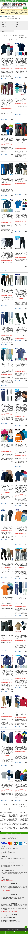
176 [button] (16, 39)
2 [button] (11, 39)
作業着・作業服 (7, 16)
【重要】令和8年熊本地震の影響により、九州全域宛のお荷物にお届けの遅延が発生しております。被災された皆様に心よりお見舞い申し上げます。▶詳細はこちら (14, 12)
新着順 (10, 35)
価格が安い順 (15, 35)
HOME (1, 16)
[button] (18, 40)
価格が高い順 (21, 35)
